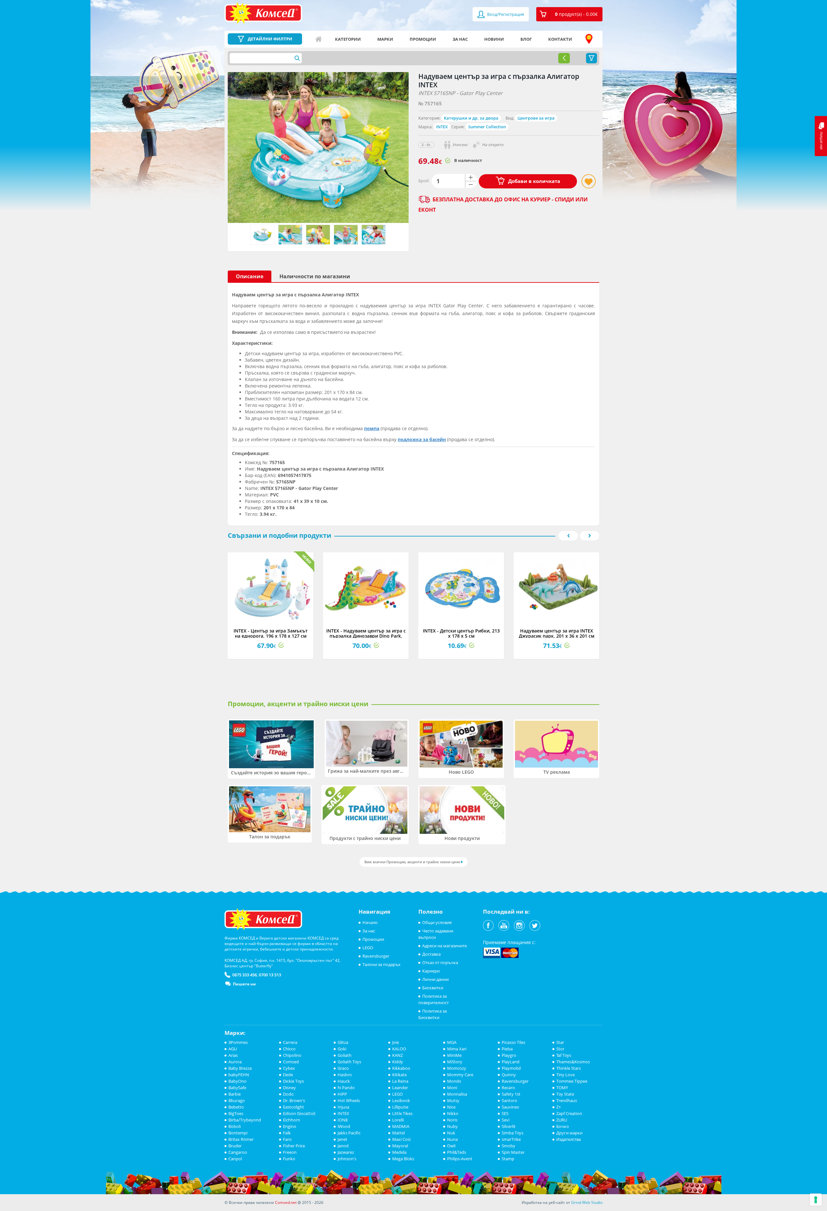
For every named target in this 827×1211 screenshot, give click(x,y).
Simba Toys (512, 1133)
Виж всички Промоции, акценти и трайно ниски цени (412, 861)
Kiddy (397, 1062)
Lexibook (401, 1100)
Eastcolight (293, 1107)
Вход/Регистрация (505, 14)
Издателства (568, 1139)
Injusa (343, 1107)
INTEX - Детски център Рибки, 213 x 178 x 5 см (461, 633)
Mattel (398, 1133)
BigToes (235, 1113)
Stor (560, 1049)
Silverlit (509, 1126)
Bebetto (236, 1107)
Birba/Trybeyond (244, 1120)
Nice (451, 1107)
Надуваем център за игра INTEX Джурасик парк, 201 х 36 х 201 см (556, 633)
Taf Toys (563, 1055)
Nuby (452, 1126)
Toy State (565, 1094)
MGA (451, 1042)
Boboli (234, 1126)
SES (505, 1113)
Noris (452, 1120)
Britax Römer (241, 1139)
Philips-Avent (459, 1159)
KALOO (399, 1049)
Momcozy (456, 1068)
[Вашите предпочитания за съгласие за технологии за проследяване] (816, 1200)
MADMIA (400, 1126)
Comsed (291, 1062)
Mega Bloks (403, 1159)
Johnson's (347, 1159)
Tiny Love (565, 1075)
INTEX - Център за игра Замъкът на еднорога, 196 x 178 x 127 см (271, 633)
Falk (287, 1133)
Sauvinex (510, 1107)
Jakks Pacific (349, 1133)
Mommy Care (460, 1075)
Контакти (560, 39)
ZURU (561, 1120)
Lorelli (398, 1120)
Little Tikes (402, 1113)
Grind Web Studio (586, 1202)
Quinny (509, 1075)
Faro (287, 1139)
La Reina (400, 1081)
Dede (288, 1075)
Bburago (236, 1100)
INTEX (442, 127)
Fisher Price (294, 1146)
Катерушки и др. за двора (471, 118)
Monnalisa (457, 1094)
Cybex (289, 1068)
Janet (342, 1139)
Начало (318, 39)
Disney (289, 1087)
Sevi (505, 1120)
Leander (400, 1087)
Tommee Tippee (571, 1081)
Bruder (235, 1146)
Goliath (344, 1055)
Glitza (343, 1042)
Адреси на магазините (588, 39)
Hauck (344, 1081)
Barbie (234, 1094)
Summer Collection (487, 127)
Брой (423, 181)
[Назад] (564, 58)
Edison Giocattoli (299, 1113)
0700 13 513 (270, 975)
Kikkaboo (401, 1068)
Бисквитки (432, 988)
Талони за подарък (381, 964)
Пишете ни (244, 984)
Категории (348, 39)
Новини (494, 39)
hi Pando (346, 1087)
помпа (371, 428)
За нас (460, 39)
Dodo (288, 1094)
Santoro (509, 1100)
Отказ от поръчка (440, 962)
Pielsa (507, 1049)
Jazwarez (346, 1152)
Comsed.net (286, 1202)
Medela (399, 1152)
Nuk (451, 1133)
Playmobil (511, 1068)
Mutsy (453, 1100)
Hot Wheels (349, 1100)
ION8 (343, 1120)
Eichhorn (291, 1120)
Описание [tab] (249, 276)
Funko (289, 1159)
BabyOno (237, 1081)
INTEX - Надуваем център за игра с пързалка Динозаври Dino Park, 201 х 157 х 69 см (366, 636)
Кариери (431, 971)
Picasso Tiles (513, 1042)
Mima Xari (456, 1049)
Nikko (452, 1113)
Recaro (508, 1087)
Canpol (235, 1159)
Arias (233, 1055)
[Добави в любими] (588, 181)
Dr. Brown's (294, 1100)
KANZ (397, 1055)
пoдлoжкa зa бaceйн (422, 439)
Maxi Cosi (401, 1139)
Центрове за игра (536, 118)
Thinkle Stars (568, 1068)
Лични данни (435, 979)
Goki (342, 1049)
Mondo (454, 1081)
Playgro (509, 1055)
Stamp (508, 1159)
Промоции (423, 39)
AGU (232, 1049)
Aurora (235, 1062)
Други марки (569, 1133)
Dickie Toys (293, 1081)
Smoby (508, 1146)
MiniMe (454, 1055)
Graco (343, 1068)
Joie (395, 1042)
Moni (452, 1087)
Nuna (452, 1139)
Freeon (290, 1152)
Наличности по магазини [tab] (314, 276)
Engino (289, 1126)
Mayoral (400, 1146)
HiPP (342, 1094)
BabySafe (237, 1087)
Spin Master (513, 1152)
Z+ (558, 1107)
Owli (451, 1146)
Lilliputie (400, 1107)
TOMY (562, 1087)
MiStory (454, 1062)
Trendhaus (566, 1100)
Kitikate (399, 1075)
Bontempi (237, 1133)
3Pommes (238, 1042)
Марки (385, 39)
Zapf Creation (569, 1113)
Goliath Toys (349, 1062)
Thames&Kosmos (573, 1062)
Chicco (289, 1049)
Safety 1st (511, 1094)
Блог (526, 39)
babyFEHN (238, 1075)
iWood (344, 1126)
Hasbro (345, 1075)
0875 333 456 (244, 975)
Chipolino (292, 1055)
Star (560, 1042)
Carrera (290, 1042)
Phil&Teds (456, 1152)
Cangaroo (237, 1152)
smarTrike (511, 1139)
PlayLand (510, 1062)
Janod (343, 1146)
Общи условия (437, 922)
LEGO (367, 948)
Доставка (431, 954)
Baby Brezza (240, 1068)
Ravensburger (375, 956)
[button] (569, 14)
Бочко (562, 1126)
